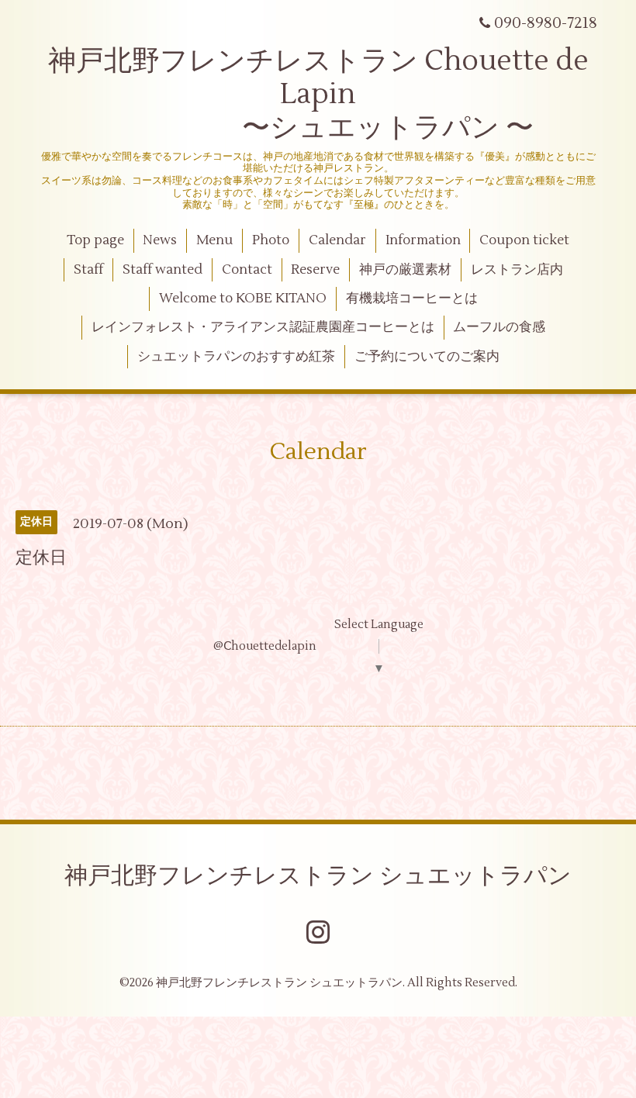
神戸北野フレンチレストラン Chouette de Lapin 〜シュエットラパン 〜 (318, 94)
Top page (95, 240)
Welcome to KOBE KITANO (243, 298)
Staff (88, 269)
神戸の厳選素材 (405, 269)
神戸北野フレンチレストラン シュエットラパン (318, 876)
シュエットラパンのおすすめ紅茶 (236, 356)
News (160, 240)
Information (423, 240)
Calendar (337, 240)
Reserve (315, 269)
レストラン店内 (517, 269)
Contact (247, 269)
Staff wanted (162, 269)
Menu (214, 240)
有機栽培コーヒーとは (412, 298)
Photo (270, 240)
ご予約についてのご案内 (426, 356)
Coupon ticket (524, 240)
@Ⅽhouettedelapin (264, 646)
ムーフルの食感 (499, 327)
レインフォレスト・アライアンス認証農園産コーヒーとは (263, 327)
